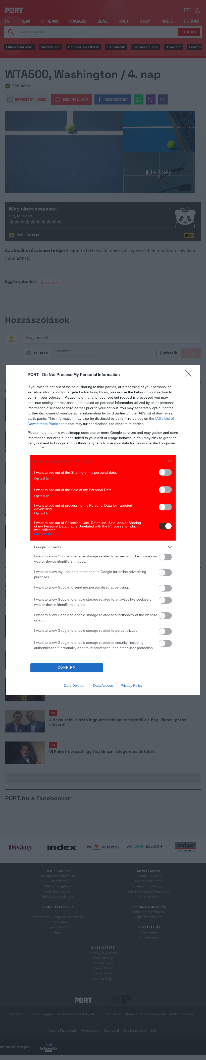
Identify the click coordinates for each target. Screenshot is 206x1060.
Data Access (103, 685)
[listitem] (103, 461)
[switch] (165, 472)
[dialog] (103, 530)
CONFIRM (67, 667)
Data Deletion (74, 685)
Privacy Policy (131, 685)
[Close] (190, 375)
